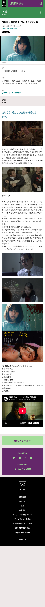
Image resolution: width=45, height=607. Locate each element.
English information (22, 532)
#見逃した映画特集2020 (9, 28)
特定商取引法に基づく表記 (22, 523)
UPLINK (4, 3)
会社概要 (22, 497)
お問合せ (22, 510)
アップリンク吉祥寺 (22, 440)
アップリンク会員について (22, 514)
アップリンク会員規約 (22, 519)
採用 (22, 505)
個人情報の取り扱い (22, 528)
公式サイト (6, 93)
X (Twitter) (16, 93)
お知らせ (22, 501)
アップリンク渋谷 (16, 3)
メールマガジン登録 (22, 469)
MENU (40, 3)
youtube (31, 458)
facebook (20, 458)
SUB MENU (40, 12)
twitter (14, 458)
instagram (25, 458)
